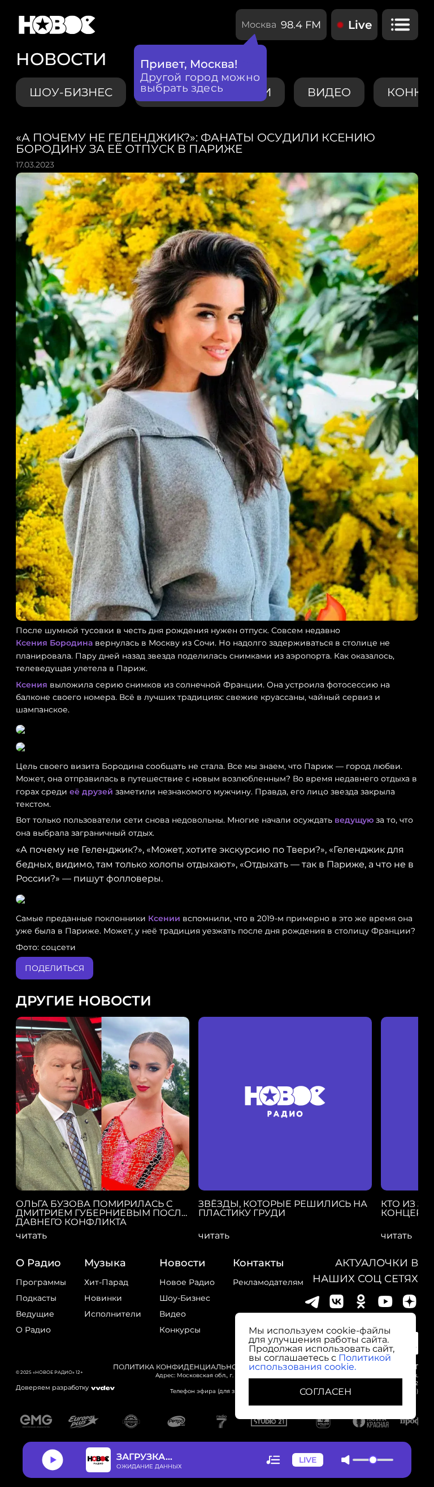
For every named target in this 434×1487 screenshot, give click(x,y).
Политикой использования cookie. (320, 1362)
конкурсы (180, 1330)
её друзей (91, 792)
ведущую (354, 820)
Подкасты (36, 1298)
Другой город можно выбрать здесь (200, 82)
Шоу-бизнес (70, 92)
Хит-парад (106, 1282)
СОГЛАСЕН (325, 1391)
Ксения (31, 685)
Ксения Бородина (54, 643)
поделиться (54, 968)
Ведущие (35, 1314)
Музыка (105, 1263)
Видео (172, 1314)
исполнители (112, 1314)
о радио (38, 1263)
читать (31, 1235)
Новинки (103, 1298)
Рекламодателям (268, 1282)
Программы (41, 1282)
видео (329, 92)
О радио (33, 1330)
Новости (182, 1263)
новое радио (187, 1282)
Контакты (258, 1263)
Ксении (164, 918)
